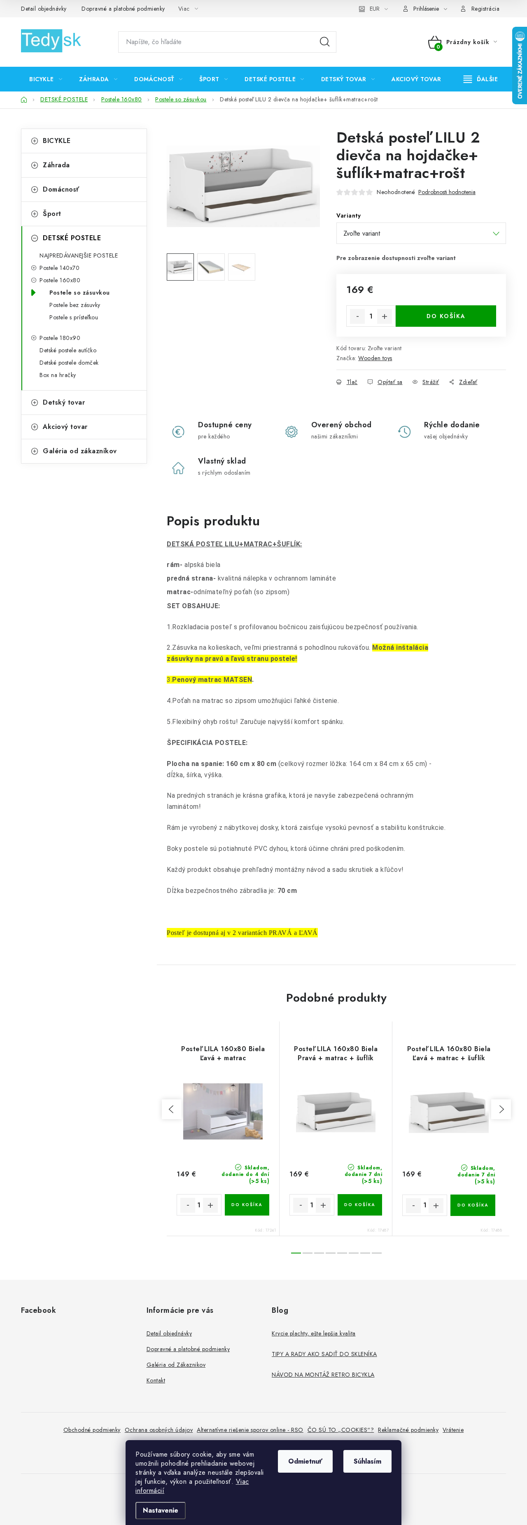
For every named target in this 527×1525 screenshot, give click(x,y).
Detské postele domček (69, 362)
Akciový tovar (65, 426)
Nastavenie (160, 1510)
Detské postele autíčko (68, 350)
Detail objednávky (44, 9)
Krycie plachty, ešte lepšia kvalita (314, 1333)
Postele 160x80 (60, 280)
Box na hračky (58, 375)
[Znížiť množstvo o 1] (357, 316)
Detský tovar (64, 402)
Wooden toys (375, 358)
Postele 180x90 (60, 338)
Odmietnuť (305, 1461)
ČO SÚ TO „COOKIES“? (341, 1430)
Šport (52, 213)
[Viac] (480, 79)
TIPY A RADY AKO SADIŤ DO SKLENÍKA (324, 1354)
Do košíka (446, 316)
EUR (374, 9)
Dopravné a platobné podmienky (123, 9)
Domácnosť (61, 189)
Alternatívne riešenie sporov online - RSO (250, 1430)
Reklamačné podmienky (408, 1430)
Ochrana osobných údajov (159, 1430)
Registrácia (485, 9)
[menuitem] (45, 79)
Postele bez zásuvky (74, 305)
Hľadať (324, 42)
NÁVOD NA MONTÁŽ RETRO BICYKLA (323, 1374)
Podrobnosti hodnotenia (447, 192)
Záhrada (56, 165)
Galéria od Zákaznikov (176, 1365)
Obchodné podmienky (92, 1430)
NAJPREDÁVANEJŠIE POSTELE (79, 255)
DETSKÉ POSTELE (72, 238)
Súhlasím (367, 1461)
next (501, 1109)
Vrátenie (453, 1430)
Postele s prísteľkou (73, 317)
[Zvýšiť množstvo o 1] (384, 316)
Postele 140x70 (59, 268)
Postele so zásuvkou (79, 292)
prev (172, 1109)
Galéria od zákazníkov (80, 451)
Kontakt (156, 1380)
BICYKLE (57, 140)
